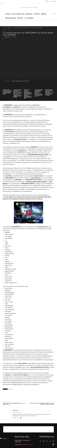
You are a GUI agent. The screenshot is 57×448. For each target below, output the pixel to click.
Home (7, 14)
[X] (52, 1)
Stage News (7, 37)
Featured (10, 389)
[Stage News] (28, 7)
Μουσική (9, 27)
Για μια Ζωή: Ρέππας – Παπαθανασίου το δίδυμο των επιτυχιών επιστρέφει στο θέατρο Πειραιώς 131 (42, 404)
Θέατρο (29, 14)
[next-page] (53, 81)
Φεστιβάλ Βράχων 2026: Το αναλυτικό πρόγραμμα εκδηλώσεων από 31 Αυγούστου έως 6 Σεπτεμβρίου (49, 92)
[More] (49, 76)
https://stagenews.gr (16, 412)
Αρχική (4, 27)
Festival (37, 14)
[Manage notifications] (53, 444)
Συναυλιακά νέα (18, 14)
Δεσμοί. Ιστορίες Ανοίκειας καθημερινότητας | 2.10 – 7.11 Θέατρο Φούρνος (14, 404)
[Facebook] (45, 1)
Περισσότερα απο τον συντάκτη (20, 81)
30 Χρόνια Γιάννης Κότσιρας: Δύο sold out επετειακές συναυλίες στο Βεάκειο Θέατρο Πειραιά (7, 91)
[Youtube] (55, 1)
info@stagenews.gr (27, 444)
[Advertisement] (28, 23)
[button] (54, 13)
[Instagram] (48, 1)
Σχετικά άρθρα (7, 81)
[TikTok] (50, 1)
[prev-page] (51, 81)
